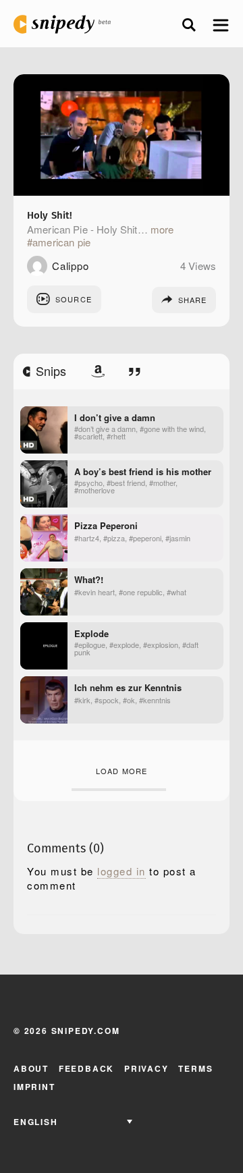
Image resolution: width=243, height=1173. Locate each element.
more (162, 229)
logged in (121, 871)
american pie (61, 242)
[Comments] (135, 371)
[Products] (98, 371)
